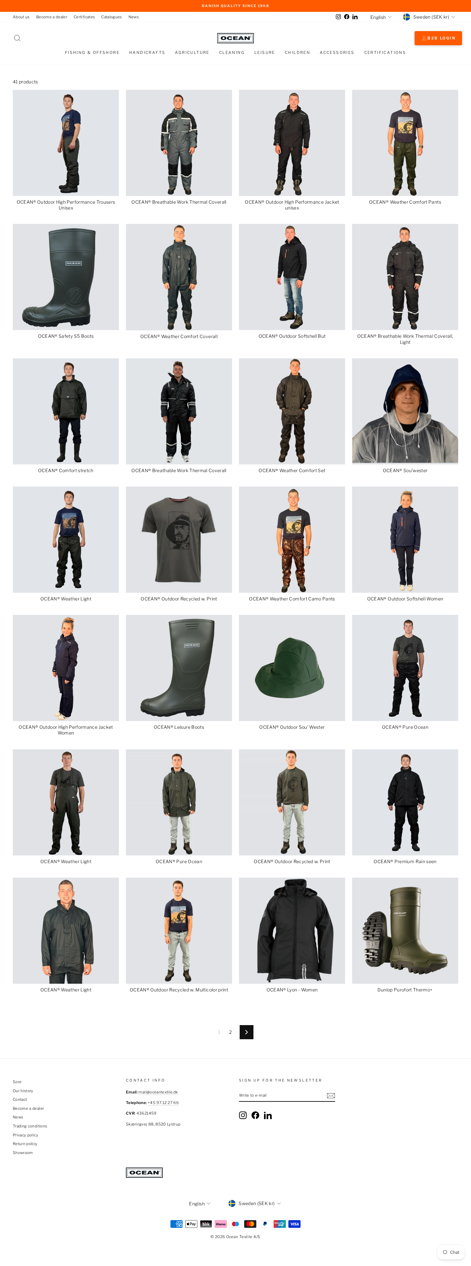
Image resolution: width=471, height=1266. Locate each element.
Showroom (23, 1153)
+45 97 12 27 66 (163, 1102)
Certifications (385, 52)
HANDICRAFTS (147, 52)
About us (21, 17)
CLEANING (232, 52)
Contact (20, 1099)
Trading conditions (30, 1126)
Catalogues (111, 17)
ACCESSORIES (337, 52)
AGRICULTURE (192, 52)
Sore (17, 1082)
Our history (23, 1091)
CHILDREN (297, 52)
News (133, 17)
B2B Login (441, 38)
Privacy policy (25, 1135)
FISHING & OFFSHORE (92, 52)
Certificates (84, 17)
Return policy (25, 1144)
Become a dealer (51, 17)
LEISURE (264, 52)
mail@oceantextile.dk (158, 1092)
